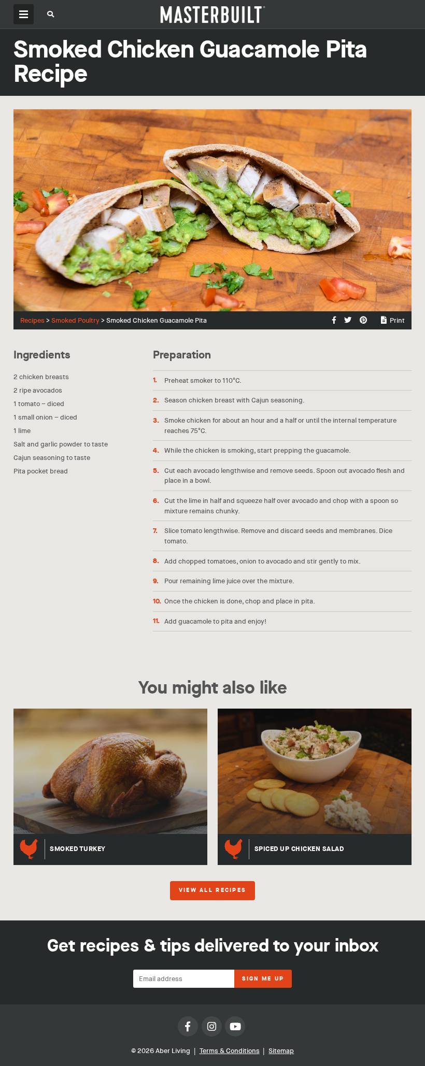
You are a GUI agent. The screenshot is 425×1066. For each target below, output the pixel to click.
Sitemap (281, 1050)
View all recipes (212, 891)
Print (397, 320)
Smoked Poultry (75, 320)
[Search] (51, 15)
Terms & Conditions (230, 1050)
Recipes (32, 320)
